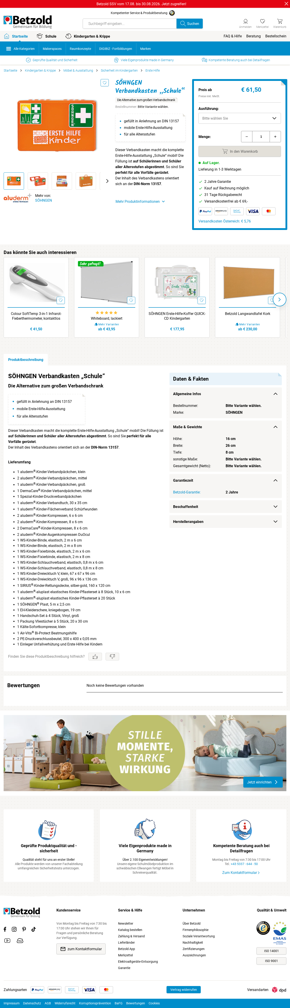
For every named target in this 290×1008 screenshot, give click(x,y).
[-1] (246, 136)
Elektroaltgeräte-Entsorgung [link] (138, 961)
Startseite (10, 70)
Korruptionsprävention (95, 1003)
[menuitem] (233, 36)
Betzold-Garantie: (187, 492)
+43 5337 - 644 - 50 (244, 864)
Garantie (124, 968)
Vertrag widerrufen (183, 989)
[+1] (275, 136)
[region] (145, 518)
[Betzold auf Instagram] (14, 930)
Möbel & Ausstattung (78, 70)
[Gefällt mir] (95, 656)
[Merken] (105, 82)
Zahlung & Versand (131, 936)
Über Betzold (192, 923)
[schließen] (286, 3)
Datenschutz (32, 1003)
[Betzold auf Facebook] (5, 930)
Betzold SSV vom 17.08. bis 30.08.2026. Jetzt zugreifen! (141, 4)
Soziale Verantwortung (199, 936)
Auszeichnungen (194, 955)
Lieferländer (126, 942)
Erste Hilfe (152, 70)
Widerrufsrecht (65, 1003)
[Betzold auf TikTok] (33, 930)
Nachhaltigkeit (193, 942)
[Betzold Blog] (20, 941)
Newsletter (125, 923)
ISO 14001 (271, 951)
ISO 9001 (271, 961)
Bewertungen (135, 1003)
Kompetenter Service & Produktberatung (139, 13)
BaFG (119, 1003)
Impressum (11, 1003)
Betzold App (126, 949)
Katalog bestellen (130, 930)
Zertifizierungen (194, 949)
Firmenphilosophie (195, 930)
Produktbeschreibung (25, 360)
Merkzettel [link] (125, 955)
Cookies (154, 1003)
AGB (48, 1003)
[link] (262, 23)
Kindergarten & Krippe (40, 70)
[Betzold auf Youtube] (7, 941)
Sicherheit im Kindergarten (119, 70)
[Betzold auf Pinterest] (24, 930)
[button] (239, 118)
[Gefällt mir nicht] (112, 656)
